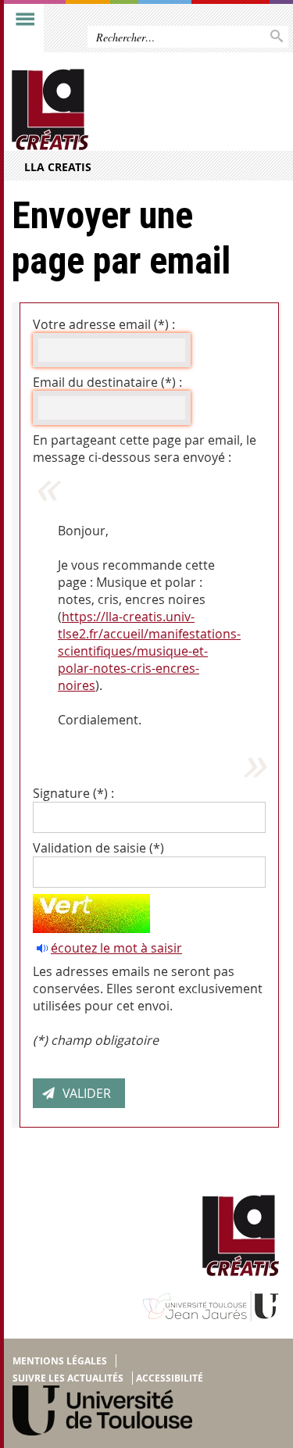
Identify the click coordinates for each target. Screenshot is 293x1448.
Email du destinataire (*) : (107, 382)
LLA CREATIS (57, 166)
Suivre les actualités (68, 1378)
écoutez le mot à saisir (116, 947)
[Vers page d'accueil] (117, 110)
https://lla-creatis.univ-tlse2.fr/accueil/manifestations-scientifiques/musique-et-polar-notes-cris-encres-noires (149, 651)
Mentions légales (60, 1361)
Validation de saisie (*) (98, 847)
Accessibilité (169, 1378)
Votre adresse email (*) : (104, 324)
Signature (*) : (73, 793)
